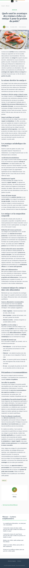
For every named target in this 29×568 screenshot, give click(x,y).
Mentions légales (12, 561)
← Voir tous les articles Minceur (9, 505)
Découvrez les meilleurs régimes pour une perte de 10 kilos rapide (13, 550)
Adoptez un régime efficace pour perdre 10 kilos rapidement (13, 545)
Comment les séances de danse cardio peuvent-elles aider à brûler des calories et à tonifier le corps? (14, 529)
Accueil (3, 5)
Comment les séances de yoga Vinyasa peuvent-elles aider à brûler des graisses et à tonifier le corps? (14, 535)
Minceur (7, 5)
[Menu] (16, 1)
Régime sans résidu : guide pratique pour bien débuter (13, 541)
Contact (19, 561)
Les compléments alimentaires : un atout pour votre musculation (14, 524)
